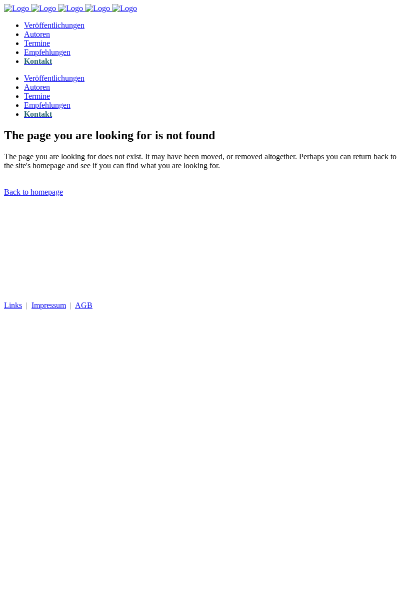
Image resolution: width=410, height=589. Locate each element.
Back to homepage (33, 192)
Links (13, 305)
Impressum (49, 305)
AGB (83, 305)
